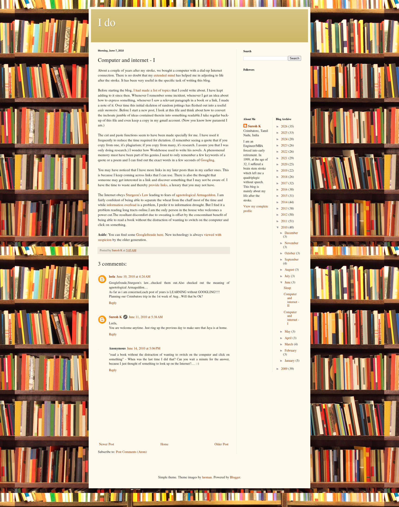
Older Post (221, 444)
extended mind (164, 75)
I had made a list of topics (152, 90)
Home (164, 444)
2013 (284, 208)
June (288, 282)
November (291, 243)
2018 (284, 176)
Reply (113, 303)
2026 (284, 126)
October (290, 253)
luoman (207, 477)
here (160, 234)
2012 (284, 214)
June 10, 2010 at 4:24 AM (133, 276)
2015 (284, 195)
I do (106, 21)
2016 (284, 189)
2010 (284, 227)
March (289, 344)
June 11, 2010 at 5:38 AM (146, 317)
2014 (284, 202)
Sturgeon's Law (137, 194)
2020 (284, 164)
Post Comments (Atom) (131, 451)
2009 (284, 368)
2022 (284, 151)
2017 (284, 183)
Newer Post (106, 444)
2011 (284, 221)
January (290, 360)
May (288, 331)
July (288, 276)
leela (112, 276)
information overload (121, 204)
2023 (284, 145)
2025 (284, 132)
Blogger (235, 477)
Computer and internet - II (291, 300)
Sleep (287, 287)
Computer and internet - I (291, 318)
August (290, 269)
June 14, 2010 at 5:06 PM (143, 348)
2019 (284, 170)
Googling (207, 160)
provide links (158, 184)
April (289, 338)
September (292, 259)
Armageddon (195, 194)
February (290, 350)
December (291, 233)
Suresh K (115, 316)
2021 (284, 158)
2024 (284, 139)
